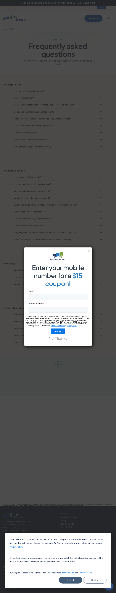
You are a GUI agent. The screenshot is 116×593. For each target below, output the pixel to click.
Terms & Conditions (58, 325)
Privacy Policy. (16, 546)
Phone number (36, 303)
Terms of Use (68, 572)
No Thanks (58, 339)
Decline (94, 580)
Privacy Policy (72, 325)
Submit (58, 331)
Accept (70, 580)
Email (32, 291)
